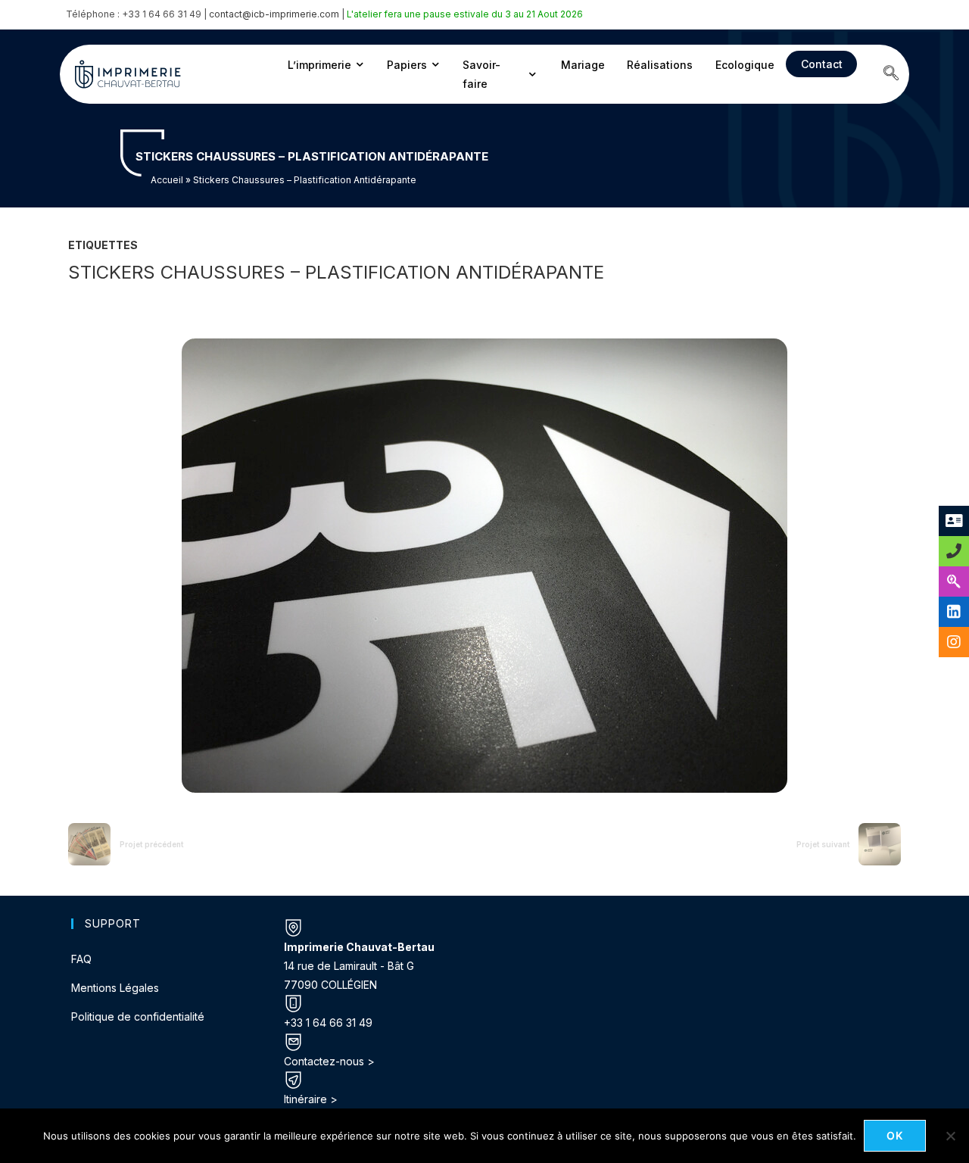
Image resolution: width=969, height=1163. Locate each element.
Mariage (583, 64)
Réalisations (660, 64)
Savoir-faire (481, 74)
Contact (822, 64)
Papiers (407, 64)
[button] (891, 74)
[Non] (950, 1135)
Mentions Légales (115, 987)
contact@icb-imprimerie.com (274, 14)
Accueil (167, 180)
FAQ (81, 959)
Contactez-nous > (329, 1061)
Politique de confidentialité (137, 1016)
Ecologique (744, 64)
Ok (895, 1135)
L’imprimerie (319, 64)
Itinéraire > (311, 1099)
